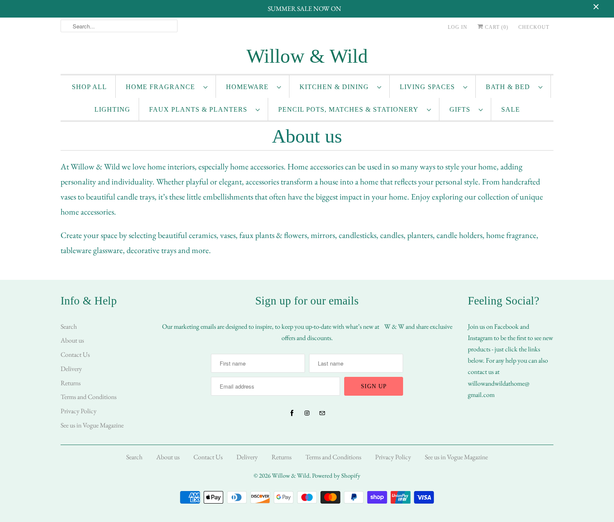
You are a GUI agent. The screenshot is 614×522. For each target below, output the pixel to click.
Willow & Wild (291, 475)
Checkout (533, 27)
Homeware (249, 86)
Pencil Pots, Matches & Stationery (350, 109)
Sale (510, 109)
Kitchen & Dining (336, 86)
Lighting (112, 109)
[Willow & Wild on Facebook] (292, 413)
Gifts (461, 109)
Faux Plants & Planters (200, 109)
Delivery (71, 368)
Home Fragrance (162, 86)
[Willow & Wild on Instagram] (307, 413)
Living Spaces (429, 86)
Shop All (89, 86)
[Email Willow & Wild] (322, 413)
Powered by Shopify (336, 475)
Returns (71, 383)
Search (69, 326)
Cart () (495, 27)
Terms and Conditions (89, 396)
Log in (457, 27)
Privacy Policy (78, 411)
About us (72, 340)
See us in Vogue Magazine (92, 425)
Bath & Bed (510, 86)
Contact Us (75, 354)
